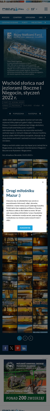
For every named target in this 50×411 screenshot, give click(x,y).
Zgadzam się (25, 228)
